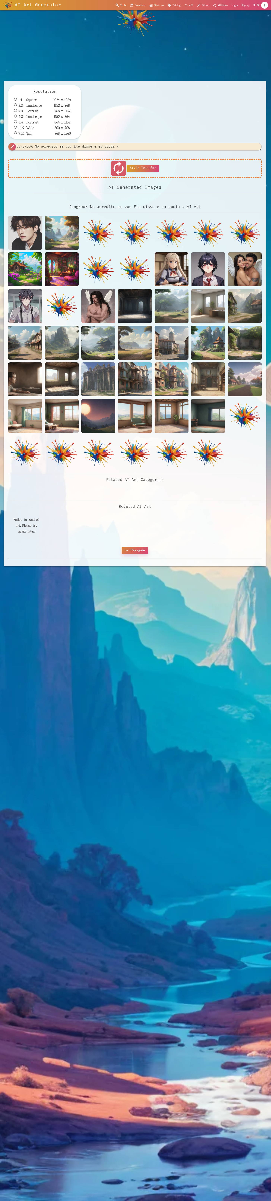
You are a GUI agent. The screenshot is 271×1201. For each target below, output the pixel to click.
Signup (245, 5)
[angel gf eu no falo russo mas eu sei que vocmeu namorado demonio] (245, 269)
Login (235, 5)
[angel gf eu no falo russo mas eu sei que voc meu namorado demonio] (98, 306)
